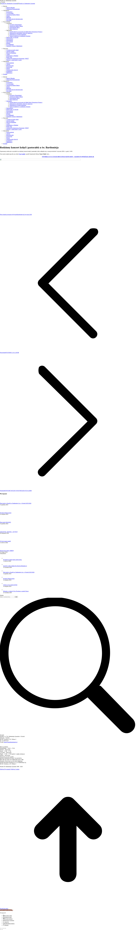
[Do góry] (68, 907)
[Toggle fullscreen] (3, 928)
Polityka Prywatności (5, 769)
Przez (12, 214)
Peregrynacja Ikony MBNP (7, 550)
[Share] (2, 928)
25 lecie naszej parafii (5, 541)
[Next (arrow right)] (2, 929)
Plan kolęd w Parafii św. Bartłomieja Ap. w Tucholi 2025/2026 (15, 503)
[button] (6, 910)
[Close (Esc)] (0, 928)
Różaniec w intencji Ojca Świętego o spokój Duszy (16, 591)
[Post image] (4, 502)
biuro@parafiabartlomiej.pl (10, 742)
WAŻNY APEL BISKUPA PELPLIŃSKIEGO (15, 566)
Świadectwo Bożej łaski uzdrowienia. (12, 559)
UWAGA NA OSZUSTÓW (10, 585)
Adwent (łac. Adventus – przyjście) (9, 531)
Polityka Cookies (15, 769)
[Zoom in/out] (5, 928)
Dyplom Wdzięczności (5, 512)
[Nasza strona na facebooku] (1, 745)
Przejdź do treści (4, 908)
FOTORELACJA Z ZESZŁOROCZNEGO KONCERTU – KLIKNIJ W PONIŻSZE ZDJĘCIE (68, 156)
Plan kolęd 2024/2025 (5, 522)
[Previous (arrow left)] (0, 929)
